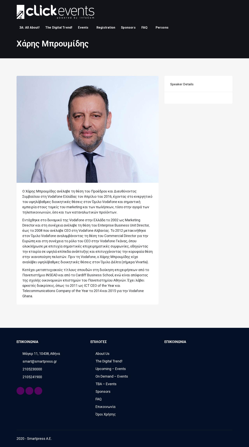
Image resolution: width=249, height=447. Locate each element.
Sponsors (128, 27)
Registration (105, 27)
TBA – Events (106, 384)
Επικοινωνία (105, 407)
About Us (103, 354)
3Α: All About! (29, 27)
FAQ (144, 27)
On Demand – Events (112, 376)
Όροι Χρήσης (106, 414)
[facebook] (217, 27)
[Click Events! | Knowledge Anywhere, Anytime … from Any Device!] (55, 12)
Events (83, 27)
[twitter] (223, 27)
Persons (162, 27)
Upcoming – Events (111, 369)
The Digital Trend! (58, 27)
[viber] (229, 27)
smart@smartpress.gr (40, 361)
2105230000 (32, 369)
